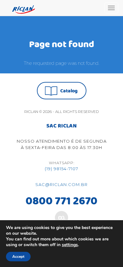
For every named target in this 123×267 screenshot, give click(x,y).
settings (70, 245)
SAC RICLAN (61, 126)
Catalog (69, 91)
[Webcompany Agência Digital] (61, 217)
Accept (18, 256)
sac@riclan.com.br (61, 184)
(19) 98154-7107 (61, 168)
